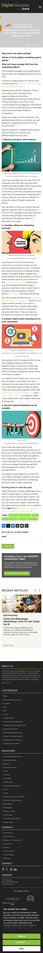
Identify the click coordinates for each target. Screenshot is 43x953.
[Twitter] (8, 526)
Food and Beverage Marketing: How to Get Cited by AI (21, 621)
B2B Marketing (10, 615)
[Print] (17, 526)
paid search (14, 294)
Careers (6, 847)
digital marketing (10, 519)
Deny (21, 949)
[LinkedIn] (13, 526)
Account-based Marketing (19, 515)
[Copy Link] (27, 526)
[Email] (22, 526)
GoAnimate (7, 393)
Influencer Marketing (16, 282)
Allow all (21, 936)
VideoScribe (28, 393)
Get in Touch (8, 844)
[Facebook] (4, 526)
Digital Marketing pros (28, 519)
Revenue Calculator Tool (12, 840)
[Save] (21, 171)
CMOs (35, 515)
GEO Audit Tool (9, 836)
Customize (20, 942)
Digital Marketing (23, 24)
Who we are (7, 833)
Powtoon (17, 393)
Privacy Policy (8, 855)
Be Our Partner (9, 851)
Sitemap (6, 858)
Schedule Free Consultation (17, 573)
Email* (4, 536)
